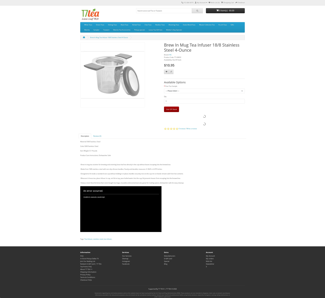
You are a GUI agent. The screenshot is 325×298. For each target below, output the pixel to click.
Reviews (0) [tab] (97, 136)
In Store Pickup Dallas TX (89, 258)
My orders (210, 258)
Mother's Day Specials (174, 30)
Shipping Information (88, 272)
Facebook (125, 264)
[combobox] (164, 10)
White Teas (88, 25)
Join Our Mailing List (87, 261)
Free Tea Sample (171, 86)
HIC (170, 55)
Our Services (127, 256)
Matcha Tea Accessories (122, 30)
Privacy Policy (85, 274)
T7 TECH (161, 289)
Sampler (96, 30)
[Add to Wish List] (166, 71)
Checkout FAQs (86, 280)
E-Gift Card (168, 258)
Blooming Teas (174, 25)
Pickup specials (139, 30)
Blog (165, 264)
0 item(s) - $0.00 (226, 10)
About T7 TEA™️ (86, 269)
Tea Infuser (88, 239)
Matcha (87, 30)
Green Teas (100, 25)
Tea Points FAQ (86, 266)
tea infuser (108, 239)
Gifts (232, 25)
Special (166, 261)
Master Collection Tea (207, 25)
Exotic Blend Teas (189, 25)
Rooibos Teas (160, 25)
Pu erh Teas (222, 25)
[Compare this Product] (171, 71)
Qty (165, 96)
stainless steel (98, 239)
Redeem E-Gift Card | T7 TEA (90, 264)
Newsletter (210, 264)
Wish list (209, 261)
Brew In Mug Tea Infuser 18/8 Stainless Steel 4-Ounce (109, 37)
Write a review (192, 129)
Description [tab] (85, 136)
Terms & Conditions (87, 277)
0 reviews (182, 129)
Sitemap (125, 258)
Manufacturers (169, 256)
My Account (210, 256)
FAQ (81, 256)
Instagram (126, 261)
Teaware (106, 30)
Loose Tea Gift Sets (155, 30)
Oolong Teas (112, 25)
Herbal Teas (136, 25)
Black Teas (124, 25)
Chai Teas (148, 25)
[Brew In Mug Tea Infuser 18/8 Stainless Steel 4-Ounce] (112, 76)
